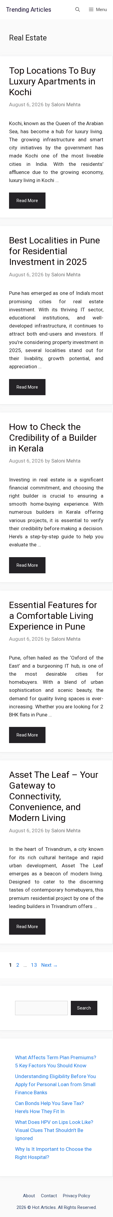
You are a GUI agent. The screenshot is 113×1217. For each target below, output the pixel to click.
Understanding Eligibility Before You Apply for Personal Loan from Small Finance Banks (55, 1084)
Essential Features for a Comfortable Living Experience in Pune (53, 616)
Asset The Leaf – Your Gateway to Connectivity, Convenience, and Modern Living (53, 796)
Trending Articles (28, 9)
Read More (27, 200)
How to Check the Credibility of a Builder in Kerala (53, 438)
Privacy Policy (76, 1195)
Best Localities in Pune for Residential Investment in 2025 (54, 251)
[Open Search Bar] (77, 9)
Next (49, 965)
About (29, 1195)
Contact (49, 1195)
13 (35, 965)
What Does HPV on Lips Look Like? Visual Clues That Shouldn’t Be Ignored (54, 1130)
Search (84, 1008)
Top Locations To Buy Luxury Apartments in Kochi (52, 81)
